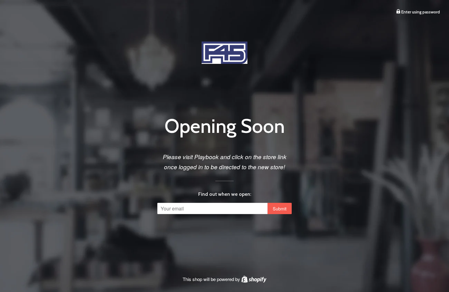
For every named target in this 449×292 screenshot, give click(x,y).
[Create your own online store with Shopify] (253, 279)
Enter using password (420, 12)
